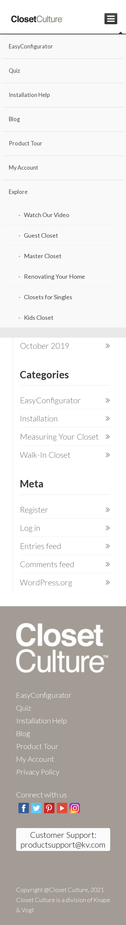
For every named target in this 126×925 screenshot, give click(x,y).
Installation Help (29, 95)
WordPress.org (46, 582)
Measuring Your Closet (59, 436)
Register (34, 509)
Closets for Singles (48, 297)
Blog (14, 119)
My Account (23, 167)
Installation (39, 418)
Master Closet (42, 256)
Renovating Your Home (54, 276)
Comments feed (47, 564)
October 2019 (45, 345)
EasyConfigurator (31, 46)
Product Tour (25, 143)
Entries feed (40, 546)
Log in (30, 528)
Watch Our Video (46, 214)
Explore (18, 192)
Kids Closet (38, 317)
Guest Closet (41, 235)
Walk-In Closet (45, 454)
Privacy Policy (37, 771)
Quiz (14, 70)
